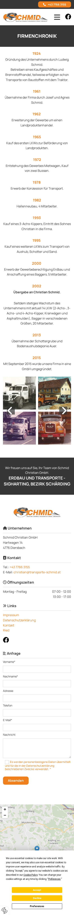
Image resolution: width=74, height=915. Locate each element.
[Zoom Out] (5, 815)
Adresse (8, 691)
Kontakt (8, 625)
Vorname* (9, 662)
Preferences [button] (54, 879)
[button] (54, 4)
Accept (37, 890)
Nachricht (9, 734)
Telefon (7, 705)
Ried (6, 630)
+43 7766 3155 (20, 567)
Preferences (37, 906)
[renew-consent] (4, 910)
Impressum (11, 615)
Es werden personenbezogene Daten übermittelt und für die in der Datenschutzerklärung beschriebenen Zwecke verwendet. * (38, 765)
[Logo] (25, 17)
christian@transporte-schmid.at (37, 572)
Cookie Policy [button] (30, 875)
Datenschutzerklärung (19, 620)
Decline (37, 898)
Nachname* (10, 676)
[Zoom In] (5, 809)
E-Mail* (7, 720)
